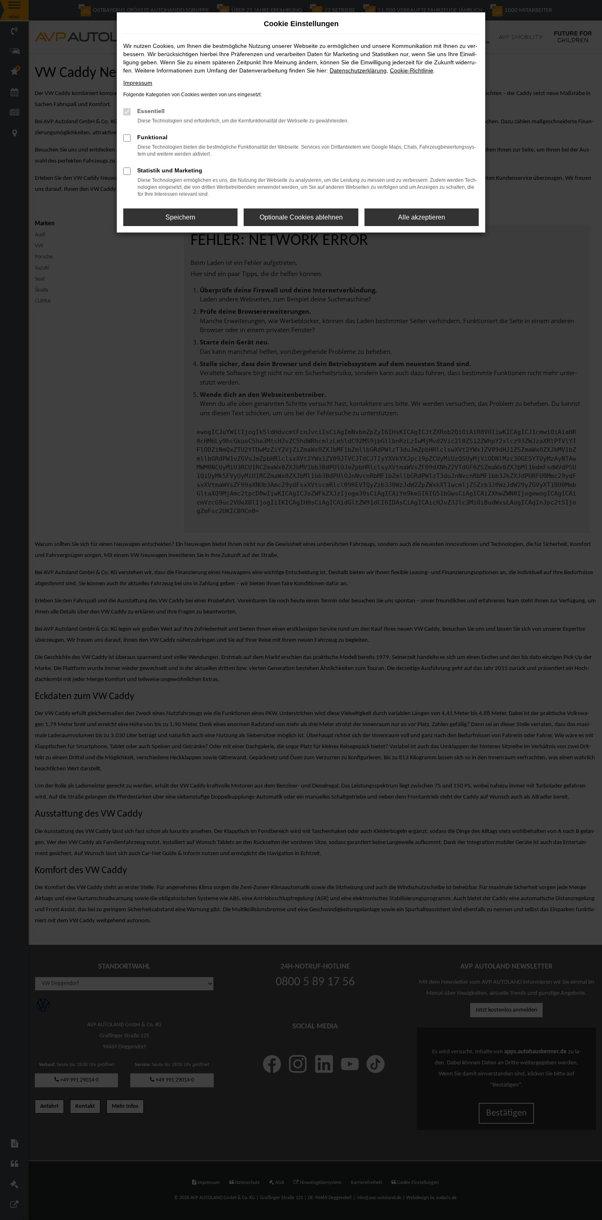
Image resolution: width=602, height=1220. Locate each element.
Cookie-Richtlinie (411, 70)
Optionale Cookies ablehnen (301, 217)
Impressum (137, 82)
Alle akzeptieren (421, 217)
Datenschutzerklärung (358, 70)
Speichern (180, 217)
